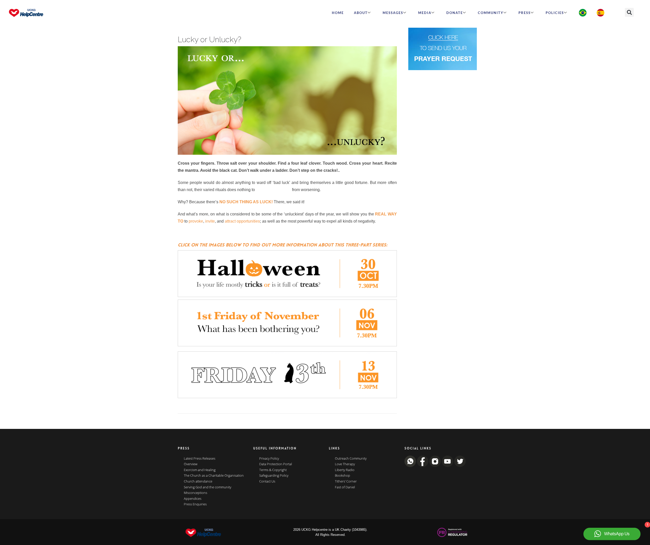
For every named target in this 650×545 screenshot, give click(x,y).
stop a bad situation (273, 190)
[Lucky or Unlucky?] (287, 100)
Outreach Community (351, 459)
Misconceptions (195, 493)
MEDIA (424, 13)
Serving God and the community (207, 487)
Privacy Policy (269, 459)
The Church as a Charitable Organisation (214, 476)
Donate (454, 13)
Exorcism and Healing (200, 470)
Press (524, 13)
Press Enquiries (195, 504)
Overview (190, 464)
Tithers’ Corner (346, 481)
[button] (629, 12)
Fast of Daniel (345, 487)
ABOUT (361, 13)
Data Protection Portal (275, 464)
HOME (338, 13)
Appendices (192, 499)
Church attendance (198, 481)
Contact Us (267, 481)
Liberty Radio (344, 470)
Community (490, 13)
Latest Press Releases (199, 459)
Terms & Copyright (273, 470)
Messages (393, 13)
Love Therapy (345, 464)
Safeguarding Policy (273, 476)
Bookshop (342, 476)
